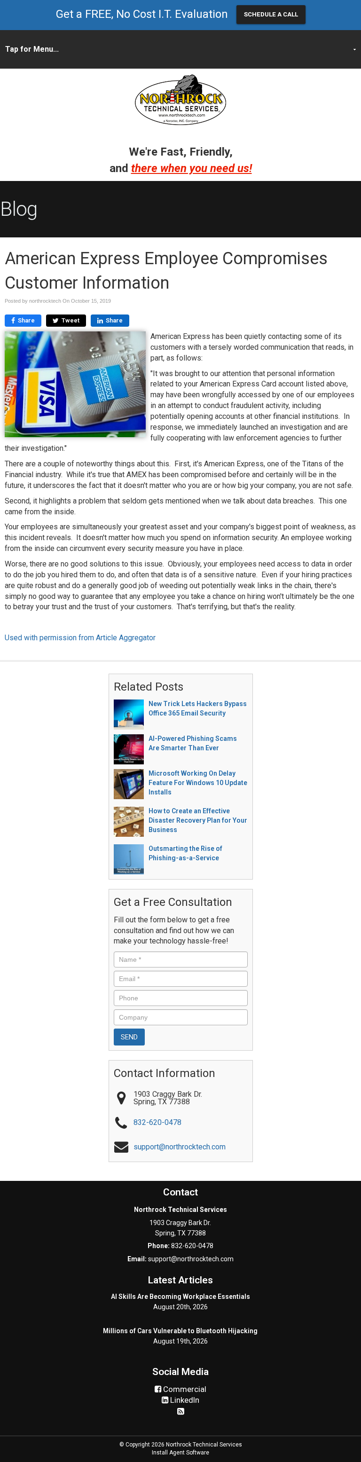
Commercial (183, 1389)
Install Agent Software (180, 1452)
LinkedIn (183, 1400)
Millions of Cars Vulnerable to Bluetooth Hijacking (180, 1331)
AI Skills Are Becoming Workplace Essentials (180, 1296)
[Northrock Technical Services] (180, 98)
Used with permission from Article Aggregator (80, 637)
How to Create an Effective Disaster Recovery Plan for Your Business (198, 820)
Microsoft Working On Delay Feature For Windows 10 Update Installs (198, 783)
